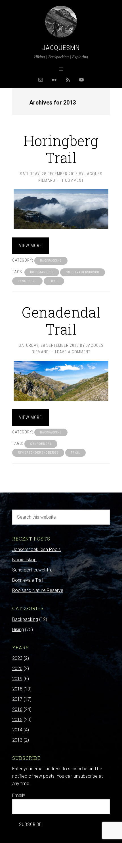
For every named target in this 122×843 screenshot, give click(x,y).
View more (30, 245)
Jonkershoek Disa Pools (36, 549)
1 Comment (73, 180)
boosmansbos (41, 272)
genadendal (41, 444)
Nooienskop (24, 559)
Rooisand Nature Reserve (37, 590)
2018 (17, 689)
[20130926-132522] (61, 381)
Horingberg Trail (61, 149)
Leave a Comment (73, 352)
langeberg (27, 281)
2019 (17, 678)
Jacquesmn (61, 48)
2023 (17, 658)
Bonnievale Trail (27, 580)
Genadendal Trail (61, 321)
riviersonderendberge (38, 452)
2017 (17, 699)
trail (53, 281)
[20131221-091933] (61, 209)
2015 (17, 719)
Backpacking (51, 260)
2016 (17, 709)
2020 (17, 668)
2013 (17, 740)
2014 (17, 730)
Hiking (18, 629)
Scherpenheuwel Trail (33, 570)
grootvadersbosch (82, 272)
